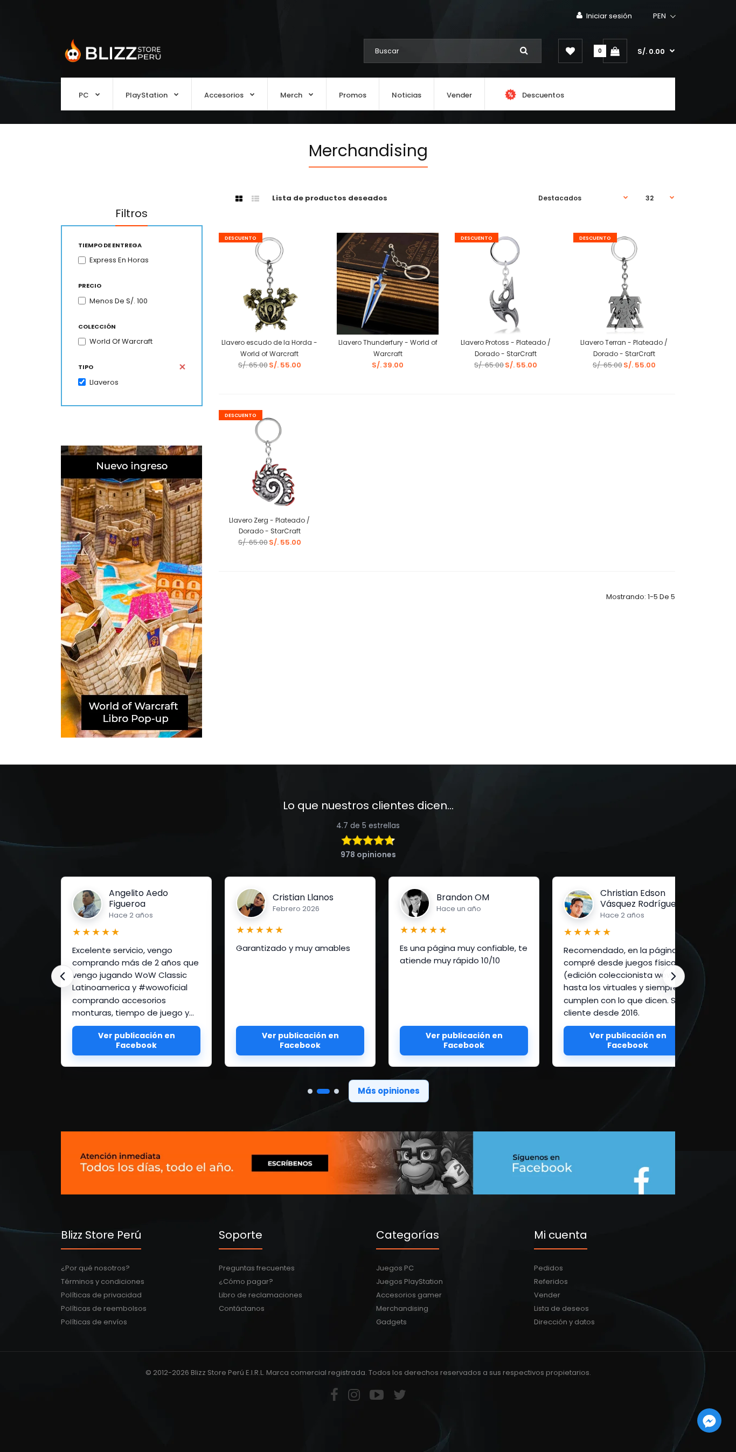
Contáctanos (242, 1308)
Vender (547, 1295)
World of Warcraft (120, 341)
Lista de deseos (561, 1308)
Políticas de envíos (94, 1322)
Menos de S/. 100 (118, 301)
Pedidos (548, 1268)
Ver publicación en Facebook (136, 1040)
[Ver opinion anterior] (62, 976)
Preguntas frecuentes (257, 1268)
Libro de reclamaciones (260, 1295)
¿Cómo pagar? (246, 1281)
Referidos (551, 1281)
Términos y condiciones (102, 1281)
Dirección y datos (564, 1322)
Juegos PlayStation (409, 1281)
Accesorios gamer (409, 1295)
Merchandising (402, 1308)
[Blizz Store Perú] (111, 63)
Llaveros (104, 382)
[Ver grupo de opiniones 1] (310, 1091)
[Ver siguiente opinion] (673, 976)
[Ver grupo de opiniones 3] (336, 1091)
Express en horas (119, 260)
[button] (665, 16)
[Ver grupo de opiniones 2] (323, 1091)
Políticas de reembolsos (104, 1308)
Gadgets (391, 1322)
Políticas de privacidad (101, 1295)
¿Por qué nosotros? (95, 1268)
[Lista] (255, 199)
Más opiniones (389, 1090)
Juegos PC (395, 1268)
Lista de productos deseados (329, 198)
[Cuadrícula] (238, 199)
